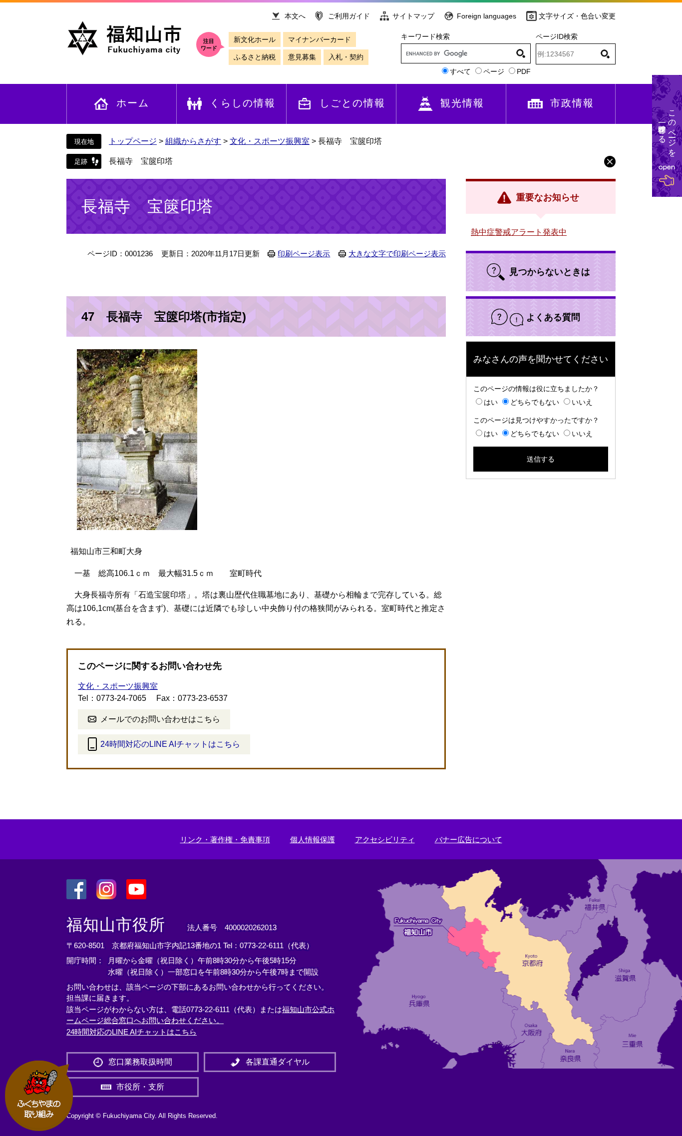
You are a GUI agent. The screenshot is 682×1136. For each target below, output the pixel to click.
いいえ (582, 402)
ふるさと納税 (255, 57)
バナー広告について (468, 839)
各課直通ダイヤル (278, 1062)
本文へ (295, 16)
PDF (524, 71)
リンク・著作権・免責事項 (225, 839)
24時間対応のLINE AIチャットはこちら (170, 744)
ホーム (132, 102)
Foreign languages (486, 16)
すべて (460, 71)
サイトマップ (413, 16)
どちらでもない (534, 402)
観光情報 (462, 102)
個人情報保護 (312, 839)
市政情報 (572, 102)
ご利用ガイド (349, 16)
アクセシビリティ (385, 839)
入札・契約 (346, 57)
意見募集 (302, 57)
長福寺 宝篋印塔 (141, 161)
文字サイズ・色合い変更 (577, 16)
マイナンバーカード (319, 39)
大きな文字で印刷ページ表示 (397, 254)
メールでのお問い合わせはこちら (160, 719)
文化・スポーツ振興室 (270, 141)
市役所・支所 (140, 1087)
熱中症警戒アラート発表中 (519, 232)
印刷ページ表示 (304, 254)
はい (491, 402)
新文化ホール (255, 39)
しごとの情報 (352, 102)
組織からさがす (193, 141)
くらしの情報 (243, 102)
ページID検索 (557, 36)
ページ (493, 71)
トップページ (133, 141)
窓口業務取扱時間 (140, 1062)
